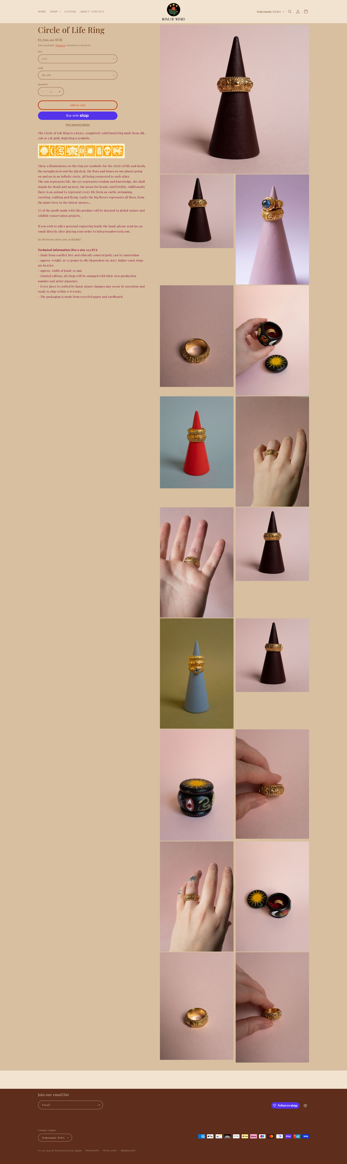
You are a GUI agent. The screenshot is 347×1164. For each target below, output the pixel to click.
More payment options (78, 124)
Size (40, 51)
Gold (40, 67)
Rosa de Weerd (54, 1150)
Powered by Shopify (72, 1150)
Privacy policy (110, 1150)
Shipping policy (128, 1150)
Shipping (60, 45)
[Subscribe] (99, 1105)
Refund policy (93, 1150)
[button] (55, 11)
